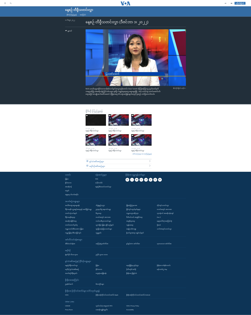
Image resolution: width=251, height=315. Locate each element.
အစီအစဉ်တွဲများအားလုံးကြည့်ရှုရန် (142, 154)
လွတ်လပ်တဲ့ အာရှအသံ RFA (104, 306)
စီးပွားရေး (98, 213)
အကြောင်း (83, 15)
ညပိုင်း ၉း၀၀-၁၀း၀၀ (102, 254)
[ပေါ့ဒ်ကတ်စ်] (155, 180)
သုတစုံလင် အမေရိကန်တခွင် (165, 213)
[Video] (232, 3)
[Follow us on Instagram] (141, 180)
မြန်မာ (67, 179)
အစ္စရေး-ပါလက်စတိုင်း (72, 194)
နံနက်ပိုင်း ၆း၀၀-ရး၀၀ (71, 254)
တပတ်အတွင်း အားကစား (103, 217)
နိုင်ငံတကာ (68, 183)
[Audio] (226, 3)
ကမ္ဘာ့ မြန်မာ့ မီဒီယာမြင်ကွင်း (73, 233)
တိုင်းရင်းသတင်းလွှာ (163, 205)
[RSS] (150, 180)
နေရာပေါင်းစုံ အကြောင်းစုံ (164, 221)
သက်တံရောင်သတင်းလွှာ (164, 229)
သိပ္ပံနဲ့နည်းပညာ (100, 205)
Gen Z (159, 217)
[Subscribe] (160, 180)
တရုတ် (67, 190)
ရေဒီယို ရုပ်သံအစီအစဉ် (72, 269)
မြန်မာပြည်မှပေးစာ (131, 205)
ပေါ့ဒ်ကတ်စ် (98, 183)
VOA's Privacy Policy (132, 306)
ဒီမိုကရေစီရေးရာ (70, 217)
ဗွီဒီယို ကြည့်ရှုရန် (72, 15)
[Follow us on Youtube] (137, 180)
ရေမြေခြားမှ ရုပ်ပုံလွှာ (132, 265)
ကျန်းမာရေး (129, 225)
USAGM (67, 306)
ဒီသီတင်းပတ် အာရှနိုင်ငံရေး (134, 217)
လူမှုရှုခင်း (98, 233)
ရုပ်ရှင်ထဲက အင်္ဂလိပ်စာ (133, 243)
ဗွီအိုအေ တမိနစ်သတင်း (164, 265)
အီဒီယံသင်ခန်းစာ (70, 243)
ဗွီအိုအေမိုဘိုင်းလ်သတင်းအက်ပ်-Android (138, 295)
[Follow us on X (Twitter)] (132, 180)
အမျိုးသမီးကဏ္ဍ (131, 229)
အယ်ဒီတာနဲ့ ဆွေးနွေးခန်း (72, 205)
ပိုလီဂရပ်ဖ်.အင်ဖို (131, 269)
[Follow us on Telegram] (146, 180)
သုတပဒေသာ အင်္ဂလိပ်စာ (164, 243)
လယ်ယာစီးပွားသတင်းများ (103, 221)
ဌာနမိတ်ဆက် (69, 284)
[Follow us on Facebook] (127, 180)
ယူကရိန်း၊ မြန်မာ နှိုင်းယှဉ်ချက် (105, 225)
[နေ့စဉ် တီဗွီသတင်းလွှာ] (96, 120)
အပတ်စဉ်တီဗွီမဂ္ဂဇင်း (71, 273)
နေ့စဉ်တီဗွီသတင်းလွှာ (71, 265)
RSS (96, 179)
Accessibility (130, 310)
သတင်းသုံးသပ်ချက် (71, 213)
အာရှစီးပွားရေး (130, 221)
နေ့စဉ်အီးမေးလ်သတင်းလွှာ (103, 187)
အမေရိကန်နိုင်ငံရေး (71, 221)
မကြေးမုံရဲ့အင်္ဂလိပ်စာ (102, 243)
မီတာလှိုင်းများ (100, 284)
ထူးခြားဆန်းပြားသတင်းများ (104, 229)
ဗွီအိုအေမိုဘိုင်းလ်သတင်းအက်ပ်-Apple (107, 295)
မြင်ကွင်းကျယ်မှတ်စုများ (133, 209)
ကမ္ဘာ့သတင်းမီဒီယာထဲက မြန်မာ (74, 229)
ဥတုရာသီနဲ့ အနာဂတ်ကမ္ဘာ (103, 209)
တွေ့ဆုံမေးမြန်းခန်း (101, 273)
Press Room (69, 310)
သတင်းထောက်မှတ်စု (71, 225)
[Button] (68, 31)
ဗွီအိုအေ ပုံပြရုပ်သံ (131, 273)
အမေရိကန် (68, 187)
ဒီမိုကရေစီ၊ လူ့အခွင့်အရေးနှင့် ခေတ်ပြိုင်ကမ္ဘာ (78, 209)
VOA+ (67, 295)
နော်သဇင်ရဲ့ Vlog (162, 269)
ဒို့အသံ (159, 225)
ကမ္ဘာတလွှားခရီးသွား (132, 213)
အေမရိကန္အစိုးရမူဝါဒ (102, 310)
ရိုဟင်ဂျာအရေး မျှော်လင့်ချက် (135, 233)
